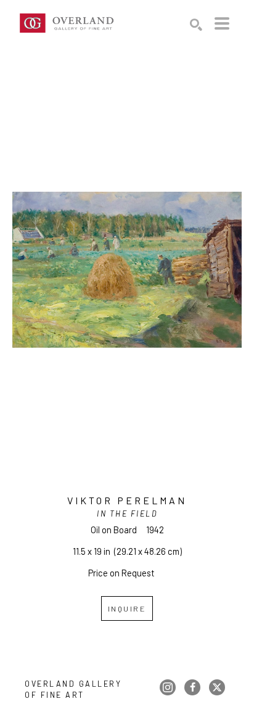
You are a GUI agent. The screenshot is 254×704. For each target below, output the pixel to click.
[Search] (196, 24)
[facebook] (192, 687)
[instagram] (168, 687)
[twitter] (217, 687)
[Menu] (222, 23)
